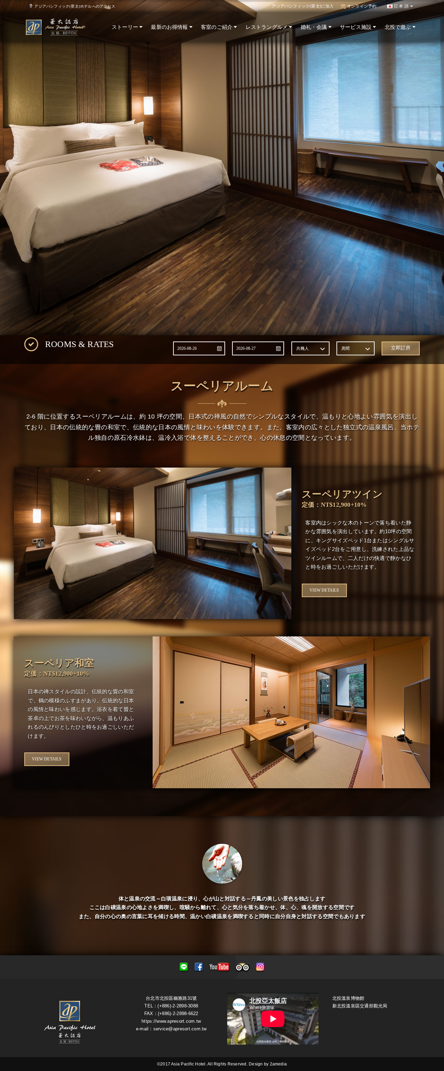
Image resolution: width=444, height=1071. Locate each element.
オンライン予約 (361, 6)
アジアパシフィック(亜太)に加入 (303, 6)
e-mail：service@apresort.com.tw (171, 1028)
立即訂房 (401, 348)
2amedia (278, 1064)
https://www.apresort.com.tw (171, 1021)
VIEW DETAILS (324, 590)
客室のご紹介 (217, 27)
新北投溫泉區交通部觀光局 (359, 1005)
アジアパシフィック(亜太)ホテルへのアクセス (73, 6)
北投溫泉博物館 (348, 998)
